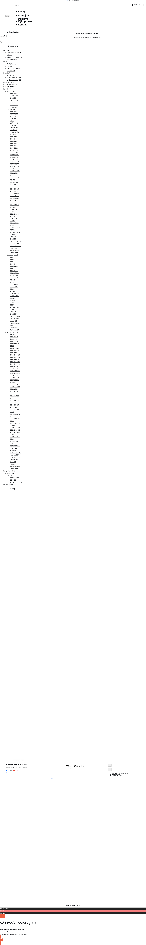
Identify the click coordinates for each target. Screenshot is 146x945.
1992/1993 (14, 264)
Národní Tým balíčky (14, 57)
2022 (12, 216)
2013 (12, 187)
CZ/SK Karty (13, 134)
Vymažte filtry (78, 37)
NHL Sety (10, 475)
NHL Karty (12, 332)
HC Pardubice (9, 87)
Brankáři (13, 98)
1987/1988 (14, 339)
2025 (12, 230)
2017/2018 (14, 198)
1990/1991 (14, 343)
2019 (12, 202)
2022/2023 (14, 96)
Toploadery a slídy (14, 80)
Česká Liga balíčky (14, 52)
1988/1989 (14, 341)
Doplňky (7, 73)
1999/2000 (14, 148)
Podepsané (14, 132)
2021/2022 (14, 118)
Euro (4, 913)
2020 (12, 207)
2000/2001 (14, 150)
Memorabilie (8, 484)
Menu (7, 16)
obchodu (98, 37)
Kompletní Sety (9, 471)
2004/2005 (14, 159)
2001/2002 (14, 152)
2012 (12, 398)
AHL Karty (11, 91)
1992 (12, 262)
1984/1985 (14, 337)
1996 (12, 268)
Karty (7, 89)
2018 (12, 282)
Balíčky (6, 50)
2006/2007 (14, 164)
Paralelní (13, 107)
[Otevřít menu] (110, 765)
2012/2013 (14, 184)
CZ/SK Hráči (14, 100)
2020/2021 (14, 209)
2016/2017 (14, 196)
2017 (12, 280)
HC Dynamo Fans (10, 84)
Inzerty (13, 102)
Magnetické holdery (14, 77)
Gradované (14, 318)
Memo (13, 248)
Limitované (14, 105)
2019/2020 (14, 116)
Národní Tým (12, 255)
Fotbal (9, 55)
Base (12, 121)
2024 (12, 225)
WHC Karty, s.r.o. (71, 905)
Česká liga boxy (12, 64)
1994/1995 (14, 137)
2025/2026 (15, 232)
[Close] (2, 916)
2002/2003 (14, 155)
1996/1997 (14, 141)
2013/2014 (14, 189)
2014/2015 (14, 191)
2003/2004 (14, 157)
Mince (13, 464)
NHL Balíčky (12, 59)
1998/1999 (14, 112)
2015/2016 (14, 193)
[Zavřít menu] (110, 769)
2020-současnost (16, 482)
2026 (12, 234)
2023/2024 (15, 223)
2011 (12, 180)
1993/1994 (14, 266)
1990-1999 (14, 478)
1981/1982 (14, 334)
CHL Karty (11, 109)
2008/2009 (15, 171)
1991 (12, 257)
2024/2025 (15, 228)
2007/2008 (14, 166)
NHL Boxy (11, 71)
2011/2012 (14, 182)
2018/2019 (14, 200)
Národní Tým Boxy (13, 68)
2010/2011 (14, 178)
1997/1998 (14, 143)
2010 (12, 175)
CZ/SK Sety (11, 473)
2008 (12, 168)
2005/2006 (14, 114)
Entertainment (8, 82)
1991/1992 (14, 259)
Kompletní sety (15, 457)
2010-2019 (14, 480)
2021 (12, 212)
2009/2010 (14, 173)
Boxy (5, 62)
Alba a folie (11, 75)
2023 (12, 221)
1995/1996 (14, 93)
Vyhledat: (3, 36)
